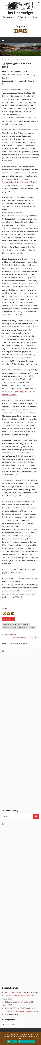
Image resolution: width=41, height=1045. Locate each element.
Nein (14, 1042)
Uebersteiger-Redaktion (20, 60)
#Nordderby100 (9, 635)
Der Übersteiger (20, 12)
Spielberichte (8, 619)
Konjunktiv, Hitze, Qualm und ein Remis (19, 996)
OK (9, 1042)
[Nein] (38, 1038)
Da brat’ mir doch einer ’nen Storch (18, 1002)
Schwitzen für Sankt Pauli (14, 1008)
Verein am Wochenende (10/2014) (24, 638)
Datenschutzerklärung (26, 1042)
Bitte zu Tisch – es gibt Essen (15, 993)
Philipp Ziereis (23, 627)
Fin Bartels (25, 624)
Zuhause (32, 627)
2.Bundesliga (7, 624)
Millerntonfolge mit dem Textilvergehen (16, 182)
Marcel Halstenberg (10, 627)
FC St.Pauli (16, 624)
